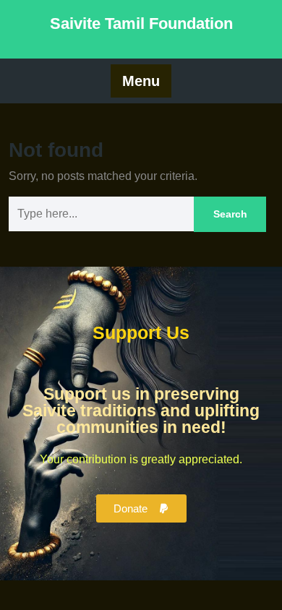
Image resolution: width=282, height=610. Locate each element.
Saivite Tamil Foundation (141, 23)
